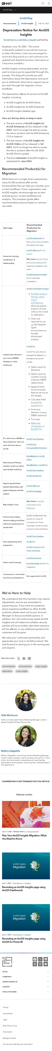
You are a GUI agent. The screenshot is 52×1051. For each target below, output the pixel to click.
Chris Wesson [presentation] (17, 883)
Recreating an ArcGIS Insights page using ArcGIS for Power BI (23, 940)
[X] (40, 959)
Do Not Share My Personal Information (18, 1044)
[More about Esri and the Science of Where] (7, 962)
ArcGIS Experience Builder (37, 275)
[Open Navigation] (49, 3)
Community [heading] (6, 977)
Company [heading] (6, 987)
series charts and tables (40, 242)
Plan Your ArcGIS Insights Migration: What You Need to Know (24, 837)
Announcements (9, 23)
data (44, 308)
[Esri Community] (35, 964)
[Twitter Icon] (18, 659)
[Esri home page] (7, 3)
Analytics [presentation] (28, 883)
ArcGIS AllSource (33, 250)
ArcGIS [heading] (5, 972)
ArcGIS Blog (8, 10)
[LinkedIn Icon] (29, 659)
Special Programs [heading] (9, 992)
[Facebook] (35, 959)
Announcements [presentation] (33, 831)
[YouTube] (46, 964)
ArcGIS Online (42, 259)
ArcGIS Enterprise (37, 263)
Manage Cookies (9, 1038)
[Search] (43, 3)
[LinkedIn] (46, 959)
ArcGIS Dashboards (35, 238)
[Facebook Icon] (24, 659)
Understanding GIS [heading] (10, 982)
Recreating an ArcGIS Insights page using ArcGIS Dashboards (23, 889)
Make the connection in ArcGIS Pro (38, 426)
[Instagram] (40, 964)
